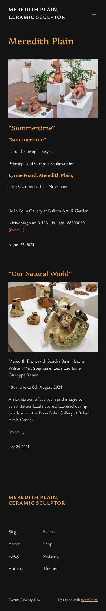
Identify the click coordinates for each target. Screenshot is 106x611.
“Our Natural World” (40, 273)
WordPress (89, 599)
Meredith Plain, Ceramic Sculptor (36, 500)
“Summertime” (31, 127)
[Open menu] (94, 13)
